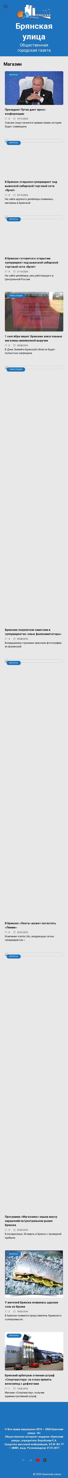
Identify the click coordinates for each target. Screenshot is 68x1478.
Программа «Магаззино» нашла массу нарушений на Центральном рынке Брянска (31, 1221)
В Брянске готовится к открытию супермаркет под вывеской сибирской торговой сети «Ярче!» (31, 262)
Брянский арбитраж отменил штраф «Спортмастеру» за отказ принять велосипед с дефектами (30, 1379)
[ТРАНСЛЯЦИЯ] (34, 329)
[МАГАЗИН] (34, 1368)
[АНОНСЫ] (34, 102)
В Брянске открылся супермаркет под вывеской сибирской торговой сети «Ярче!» (31, 186)
